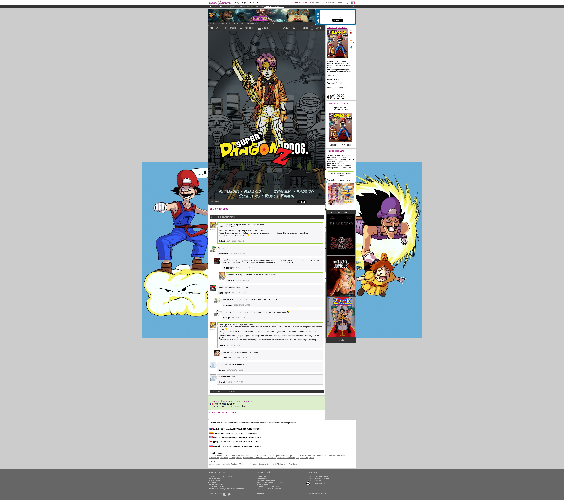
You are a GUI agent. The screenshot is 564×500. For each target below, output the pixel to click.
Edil (297, 458)
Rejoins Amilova (300, 2)
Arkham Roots (318, 456)
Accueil (211, 23)
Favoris (217, 28)
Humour (245, 464)
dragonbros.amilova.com (337, 87)
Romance (262, 464)
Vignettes (266, 28)
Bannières (212, 482)
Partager (232, 28)
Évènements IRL (263, 478)
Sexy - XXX (271, 464)
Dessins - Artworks (222, 464)
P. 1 (274, 23)
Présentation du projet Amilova (220, 476)
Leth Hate (304, 458)
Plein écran (249, 28)
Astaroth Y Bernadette (286, 458)
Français (218, 404)
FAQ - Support (262, 485)
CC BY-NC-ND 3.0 (317, 483)
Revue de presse (215, 478)
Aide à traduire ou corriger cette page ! (340, 174)
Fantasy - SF (236, 464)
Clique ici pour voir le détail (340, 145)
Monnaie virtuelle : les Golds (268, 487)
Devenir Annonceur (215, 485)
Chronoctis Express (236, 456)
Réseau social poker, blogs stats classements (226, 489)
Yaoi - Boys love (290, 464)
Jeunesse (253, 464)
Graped (232, 458)
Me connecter (315, 2)
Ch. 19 (267, 23)
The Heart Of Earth (332, 456)
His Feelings (307, 456)
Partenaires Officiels (216, 487)
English (230, 404)
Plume (311, 458)
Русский (216, 446)
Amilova (212, 456)
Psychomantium (269, 456)
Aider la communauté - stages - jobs (271, 482)
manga (233, 23)
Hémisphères (222, 456)
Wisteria (239, 458)
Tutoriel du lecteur (264, 476)
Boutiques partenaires (266, 480)
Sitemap (260, 494)
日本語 (215, 442)
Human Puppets (283, 456)
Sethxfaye (224, 458)
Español (216, 433)
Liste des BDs (222, 23)
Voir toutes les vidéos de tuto (338, 180)
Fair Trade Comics (313, 480)
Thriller (280, 464)
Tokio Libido (296, 456)
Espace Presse (214, 480)
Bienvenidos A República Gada (255, 458)
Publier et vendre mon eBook (318, 478)
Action (241, 23)
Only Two (272, 458)
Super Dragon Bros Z (254, 23)
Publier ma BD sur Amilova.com (318, 476)
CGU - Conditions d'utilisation (269, 489)
